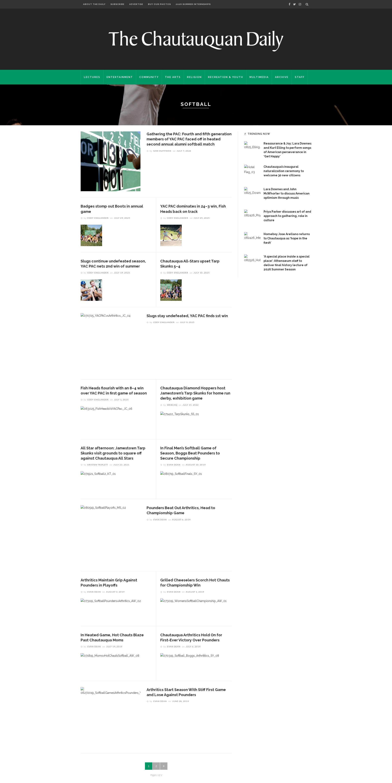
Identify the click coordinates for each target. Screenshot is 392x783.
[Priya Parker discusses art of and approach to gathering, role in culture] (252, 217)
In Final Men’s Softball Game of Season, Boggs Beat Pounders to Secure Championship (190, 453)
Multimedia (259, 77)
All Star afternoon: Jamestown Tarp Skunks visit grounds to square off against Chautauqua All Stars (113, 453)
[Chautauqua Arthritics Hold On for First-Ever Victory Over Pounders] (189, 663)
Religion (194, 77)
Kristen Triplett (97, 464)
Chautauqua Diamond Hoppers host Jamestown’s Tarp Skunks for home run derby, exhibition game (195, 393)
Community (149, 77)
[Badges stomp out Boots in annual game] (91, 235)
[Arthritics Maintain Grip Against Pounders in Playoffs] (111, 609)
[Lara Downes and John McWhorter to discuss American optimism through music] (252, 195)
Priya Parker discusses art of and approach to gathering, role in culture (287, 216)
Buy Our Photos (159, 4)
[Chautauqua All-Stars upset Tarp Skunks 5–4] (171, 289)
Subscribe (117, 4)
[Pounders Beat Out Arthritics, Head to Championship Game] (103, 534)
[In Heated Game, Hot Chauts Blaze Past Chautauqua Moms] (110, 663)
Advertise (136, 4)
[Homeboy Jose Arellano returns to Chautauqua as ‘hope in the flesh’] (252, 240)
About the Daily (94, 4)
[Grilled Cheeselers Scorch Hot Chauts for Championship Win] (193, 609)
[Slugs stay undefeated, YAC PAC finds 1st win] (105, 342)
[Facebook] (289, 4)
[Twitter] (294, 4)
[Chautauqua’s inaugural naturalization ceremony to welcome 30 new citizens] (252, 172)
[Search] (307, 4)
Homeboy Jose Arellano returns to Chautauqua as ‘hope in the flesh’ (287, 238)
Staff (300, 77)
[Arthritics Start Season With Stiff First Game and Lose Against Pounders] (110, 716)
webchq (172, 405)
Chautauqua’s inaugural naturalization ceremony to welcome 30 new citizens (284, 171)
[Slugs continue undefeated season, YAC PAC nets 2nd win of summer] (91, 289)
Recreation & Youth (225, 77)
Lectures (92, 77)
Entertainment (120, 77)
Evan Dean (173, 464)
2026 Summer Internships (193, 4)
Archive (281, 77)
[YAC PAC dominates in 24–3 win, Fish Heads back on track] (171, 235)
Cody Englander (98, 218)
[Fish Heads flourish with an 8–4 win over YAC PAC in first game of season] (106, 417)
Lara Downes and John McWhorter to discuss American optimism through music (287, 193)
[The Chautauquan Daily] (196, 40)
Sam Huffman (162, 151)
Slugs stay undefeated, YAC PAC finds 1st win (187, 316)
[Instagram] (300, 4)
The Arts (173, 77)
